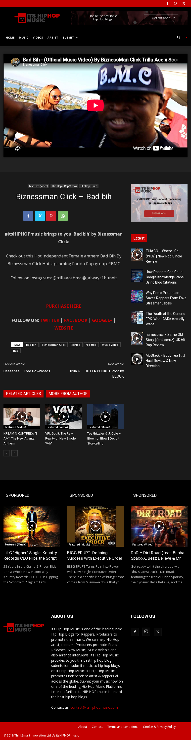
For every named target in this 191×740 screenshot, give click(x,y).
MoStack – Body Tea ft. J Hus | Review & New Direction (165, 360)
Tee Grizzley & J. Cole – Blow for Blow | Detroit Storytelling (104, 438)
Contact (97, 727)
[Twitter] (184, 3)
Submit (68, 37)
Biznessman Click (53, 344)
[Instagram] (175, 3)
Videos (38, 37)
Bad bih (31, 344)
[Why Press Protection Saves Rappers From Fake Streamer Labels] (137, 296)
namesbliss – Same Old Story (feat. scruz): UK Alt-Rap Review (166, 340)
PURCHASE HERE (63, 306)
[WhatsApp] (63, 216)
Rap (15, 350)
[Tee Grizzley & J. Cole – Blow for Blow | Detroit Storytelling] (105, 416)
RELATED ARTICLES (23, 393)
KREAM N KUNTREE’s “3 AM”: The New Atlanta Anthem (20, 438)
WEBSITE (63, 328)
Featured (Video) (38, 186)
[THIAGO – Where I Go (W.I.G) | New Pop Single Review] (137, 254)
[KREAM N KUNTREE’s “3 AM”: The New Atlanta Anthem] (21, 416)
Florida (75, 344)
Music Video (110, 344)
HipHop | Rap (89, 186)
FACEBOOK (76, 320)
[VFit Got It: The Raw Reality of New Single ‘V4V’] (63, 416)
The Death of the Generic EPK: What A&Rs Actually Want (165, 319)
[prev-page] (6, 453)
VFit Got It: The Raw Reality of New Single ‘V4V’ (60, 438)
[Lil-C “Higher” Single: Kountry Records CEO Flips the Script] (31, 526)
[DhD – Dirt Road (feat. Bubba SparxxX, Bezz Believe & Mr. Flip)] (159, 526)
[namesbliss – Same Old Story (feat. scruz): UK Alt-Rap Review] (137, 338)
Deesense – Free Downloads (26, 371)
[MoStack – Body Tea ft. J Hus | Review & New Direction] (137, 359)
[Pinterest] (51, 216)
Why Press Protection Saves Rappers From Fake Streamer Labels (166, 298)
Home (10, 37)
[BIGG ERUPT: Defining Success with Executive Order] (95, 526)
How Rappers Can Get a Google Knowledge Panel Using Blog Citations (165, 277)
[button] (180, 37)
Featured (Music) (99, 427)
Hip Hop (91, 344)
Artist (53, 37)
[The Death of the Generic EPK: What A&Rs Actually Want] (137, 317)
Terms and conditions (122, 727)
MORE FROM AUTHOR (68, 393)
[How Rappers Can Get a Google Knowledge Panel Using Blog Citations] (137, 275)
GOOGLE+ (102, 320)
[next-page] (14, 453)
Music (23, 37)
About (82, 727)
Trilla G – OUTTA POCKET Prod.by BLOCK (96, 374)
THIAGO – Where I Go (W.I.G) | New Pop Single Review (164, 256)
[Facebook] (167, 3)
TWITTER (49, 320)
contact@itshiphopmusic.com (94, 707)
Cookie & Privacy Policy (159, 727)
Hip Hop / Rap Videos (64, 186)
